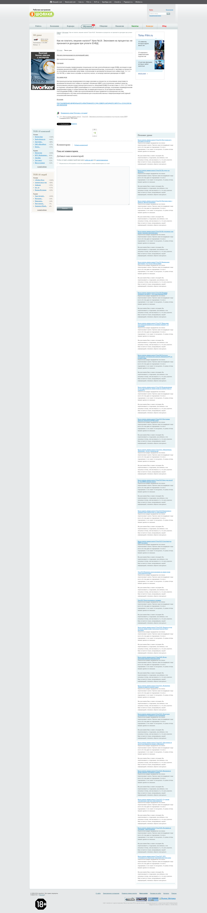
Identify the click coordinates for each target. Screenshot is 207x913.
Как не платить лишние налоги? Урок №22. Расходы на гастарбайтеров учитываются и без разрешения (154, 714)
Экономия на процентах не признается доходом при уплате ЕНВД (108, 116)
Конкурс (149, 26)
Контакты (166, 893)
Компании (54, 26)
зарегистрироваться (102, 160)
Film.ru (88, 2)
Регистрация (169, 9)
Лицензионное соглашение (111, 893)
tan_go (37, 187)
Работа (38, 26)
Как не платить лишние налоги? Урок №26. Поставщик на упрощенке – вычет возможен (154, 828)
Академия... (39, 142)
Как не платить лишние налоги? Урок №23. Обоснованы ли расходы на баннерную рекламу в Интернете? (155, 743)
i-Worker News (39, 180)
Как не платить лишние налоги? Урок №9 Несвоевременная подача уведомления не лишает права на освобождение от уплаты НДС (155, 388)
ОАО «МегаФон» (40, 144)
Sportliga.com (107, 2)
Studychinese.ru (40, 139)
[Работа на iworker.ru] (41, 13)
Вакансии (119, 26)
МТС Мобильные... (41, 155)
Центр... (37, 147)
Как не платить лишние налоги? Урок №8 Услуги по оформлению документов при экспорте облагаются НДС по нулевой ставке (155, 356)
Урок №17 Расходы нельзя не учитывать (149, 600)
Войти (151, 9)
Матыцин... (38, 198)
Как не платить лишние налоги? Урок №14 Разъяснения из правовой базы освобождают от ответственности (154, 511)
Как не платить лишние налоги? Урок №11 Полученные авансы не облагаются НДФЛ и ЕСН (154, 419)
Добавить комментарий (81, 145)
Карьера (70, 26)
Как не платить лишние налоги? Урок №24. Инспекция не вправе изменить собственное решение (154, 771)
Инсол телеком (40, 163)
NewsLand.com (70, 2)
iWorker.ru (138, 2)
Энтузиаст (38, 160)
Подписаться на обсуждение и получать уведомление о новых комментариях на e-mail (84, 163)
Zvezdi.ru (117, 2)
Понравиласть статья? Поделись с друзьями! (74, 113)
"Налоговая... (44, 40)
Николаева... (39, 201)
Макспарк (41, 895)
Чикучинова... (39, 203)
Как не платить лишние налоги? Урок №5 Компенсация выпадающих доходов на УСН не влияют (153, 262)
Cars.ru (80, 2)
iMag (164, 26)
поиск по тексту (154, 13)
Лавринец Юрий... (41, 206)
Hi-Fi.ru (96, 2)
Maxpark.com (57, 2)
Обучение (65, 32)
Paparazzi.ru (128, 2)
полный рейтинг (42, 166)
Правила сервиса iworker (129, 893)
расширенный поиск (155, 15)
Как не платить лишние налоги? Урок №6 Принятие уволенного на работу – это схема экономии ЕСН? (152, 293)
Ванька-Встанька (40, 190)
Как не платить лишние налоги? (72, 116)
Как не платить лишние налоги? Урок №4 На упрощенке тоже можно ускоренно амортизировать (155, 232)
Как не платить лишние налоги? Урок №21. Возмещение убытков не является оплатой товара (154, 686)
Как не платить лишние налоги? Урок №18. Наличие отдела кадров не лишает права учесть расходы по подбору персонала (155, 629)
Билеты (135, 26)
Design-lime (39, 137)
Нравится (74, 124)
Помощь (174, 893)
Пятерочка (38, 153)
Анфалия (38, 185)
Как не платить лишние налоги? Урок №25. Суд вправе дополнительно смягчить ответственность (153, 800)
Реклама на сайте (155, 893)
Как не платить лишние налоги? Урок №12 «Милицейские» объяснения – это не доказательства (155, 450)
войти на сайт (89, 160)
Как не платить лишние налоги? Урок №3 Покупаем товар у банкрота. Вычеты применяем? (155, 201)
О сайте (98, 893)
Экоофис (38, 158)
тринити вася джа (41, 182)
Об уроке (59, 50)
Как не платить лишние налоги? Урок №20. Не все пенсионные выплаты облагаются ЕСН (152, 657)
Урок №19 (85, 116)
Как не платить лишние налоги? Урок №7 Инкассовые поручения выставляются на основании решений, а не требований (153, 324)
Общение (103, 26)
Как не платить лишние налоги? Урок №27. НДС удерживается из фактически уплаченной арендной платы (154, 857)
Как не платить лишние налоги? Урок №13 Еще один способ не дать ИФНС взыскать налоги (155, 480)
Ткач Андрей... (40, 196)
